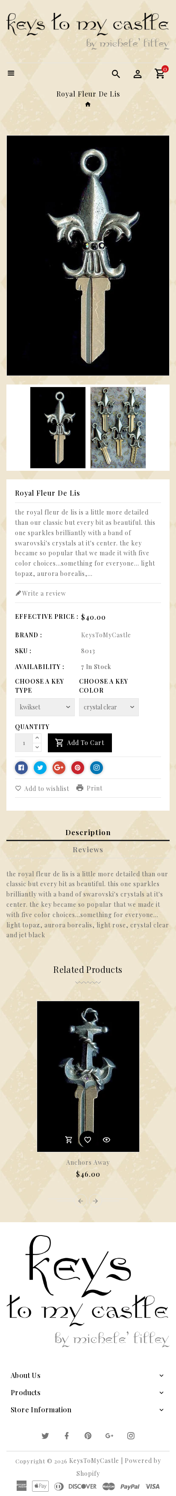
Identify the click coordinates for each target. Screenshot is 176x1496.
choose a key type (39, 685)
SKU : (23, 651)
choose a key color (103, 685)
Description (88, 832)
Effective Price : (47, 616)
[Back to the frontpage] (88, 104)
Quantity (32, 727)
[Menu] (11, 74)
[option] (58, 428)
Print (95, 788)
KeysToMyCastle (106, 635)
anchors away (88, 1162)
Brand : (28, 635)
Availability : (40, 667)
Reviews (88, 849)
